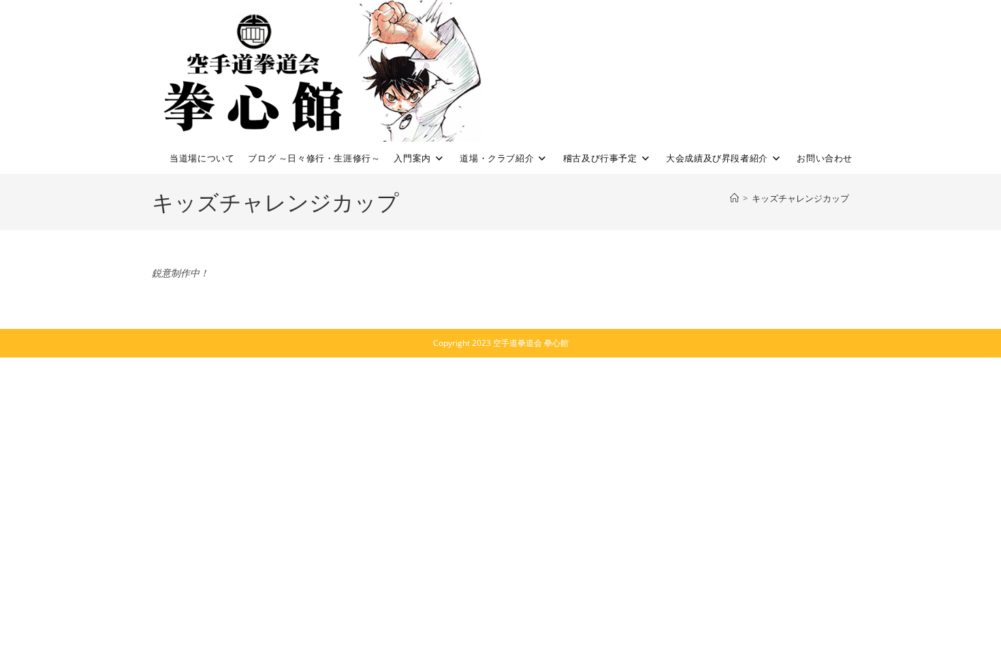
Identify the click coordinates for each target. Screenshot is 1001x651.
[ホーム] (734, 198)
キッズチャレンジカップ (800, 198)
